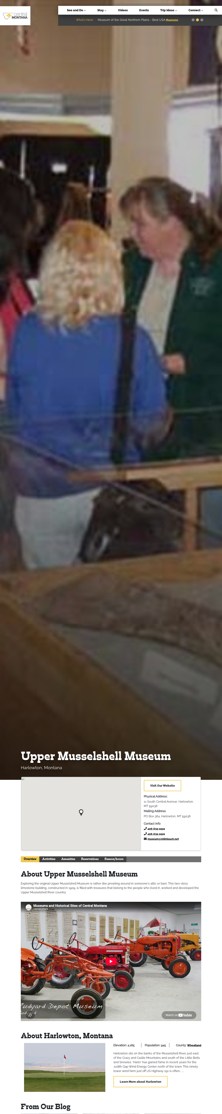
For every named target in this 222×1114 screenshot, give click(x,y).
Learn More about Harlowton (140, 1081)
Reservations (90, 859)
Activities (48, 859)
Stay (100, 10)
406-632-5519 (156, 828)
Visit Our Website (162, 785)
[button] (81, 811)
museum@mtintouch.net (163, 839)
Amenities (68, 859)
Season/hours (114, 859)
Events (144, 10)
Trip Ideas (167, 10)
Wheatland (194, 1045)
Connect (195, 10)
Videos (123, 10)
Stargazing (173, 19)
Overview (30, 859)
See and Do (75, 10)
